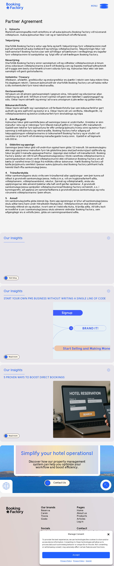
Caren (44, 513)
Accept (76, 555)
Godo (44, 519)
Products (82, 516)
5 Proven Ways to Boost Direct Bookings (34, 377)
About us (82, 513)
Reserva (45, 511)
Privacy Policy (66, 561)
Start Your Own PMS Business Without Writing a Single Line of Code (55, 298)
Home (80, 511)
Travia (44, 516)
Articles (81, 519)
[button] (108, 534)
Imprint (89, 561)
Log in (80, 522)
